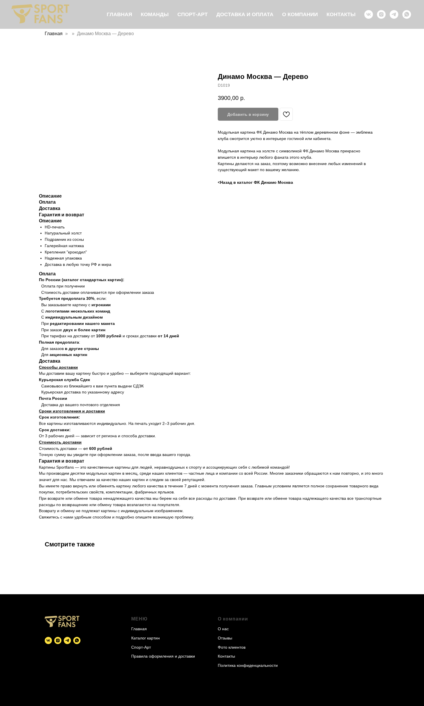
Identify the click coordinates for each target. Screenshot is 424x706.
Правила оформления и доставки (163, 656)
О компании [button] (300, 14)
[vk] (368, 14)
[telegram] (394, 14)
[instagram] (381, 14)
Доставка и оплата (244, 14)
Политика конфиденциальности (248, 665)
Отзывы (225, 638)
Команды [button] (155, 14)
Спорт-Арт (192, 14)
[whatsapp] (406, 14)
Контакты (341, 14)
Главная (119, 14)
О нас (223, 628)
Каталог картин (145, 638)
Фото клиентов (231, 647)
